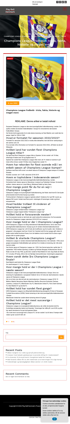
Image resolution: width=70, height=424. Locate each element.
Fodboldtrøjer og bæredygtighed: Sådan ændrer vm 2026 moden (29, 362)
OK (54, 419)
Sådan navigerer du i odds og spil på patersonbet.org (25, 353)
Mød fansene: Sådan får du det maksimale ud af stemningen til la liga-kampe (34, 359)
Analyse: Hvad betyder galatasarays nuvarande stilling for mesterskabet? (33, 355)
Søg (7, 333)
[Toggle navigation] (65, 8)
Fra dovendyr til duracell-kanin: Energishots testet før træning (29, 357)
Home (28, 34)
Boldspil (37, 34)
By (13, 321)
